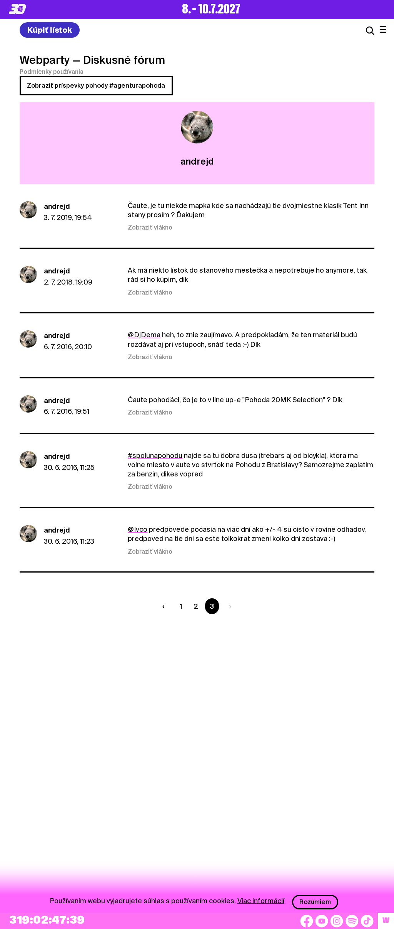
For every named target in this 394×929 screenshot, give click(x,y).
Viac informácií (260, 900)
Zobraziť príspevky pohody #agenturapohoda (96, 85)
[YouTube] (321, 920)
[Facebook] (306, 920)
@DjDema (144, 335)
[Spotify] (352, 920)
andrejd (57, 206)
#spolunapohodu (155, 455)
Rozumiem (315, 902)
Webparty (45, 60)
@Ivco (137, 529)
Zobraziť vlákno (150, 227)
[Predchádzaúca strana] (165, 606)
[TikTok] (367, 920)
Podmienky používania (51, 71)
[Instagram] (336, 920)
